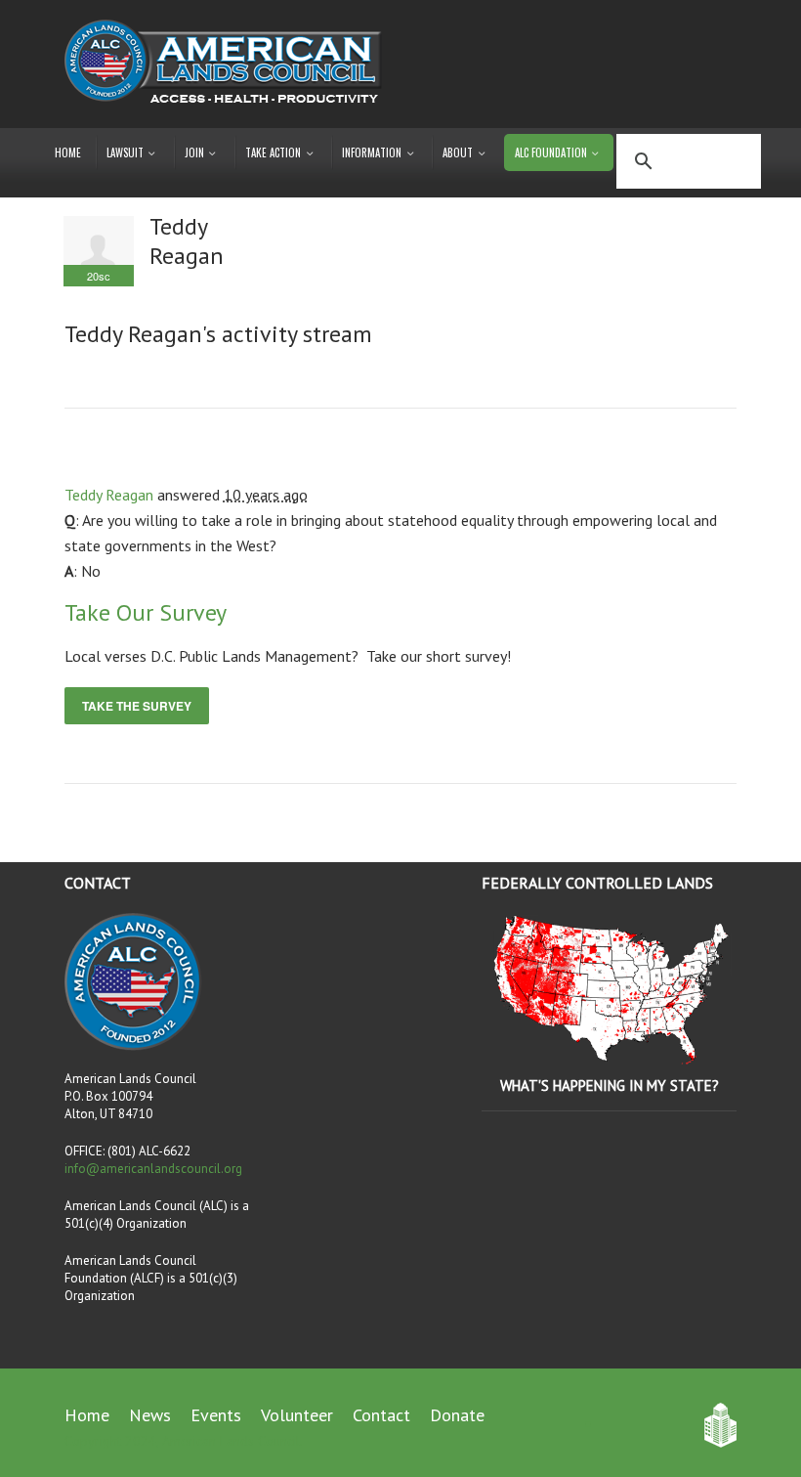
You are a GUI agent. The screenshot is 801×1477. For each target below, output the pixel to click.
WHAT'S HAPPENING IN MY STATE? (609, 1085)
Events (215, 1415)
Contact (381, 1415)
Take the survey (136, 706)
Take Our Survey (145, 612)
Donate (457, 1415)
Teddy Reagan (108, 494)
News (150, 1415)
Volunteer (297, 1415)
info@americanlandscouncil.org (153, 1168)
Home (68, 152)
